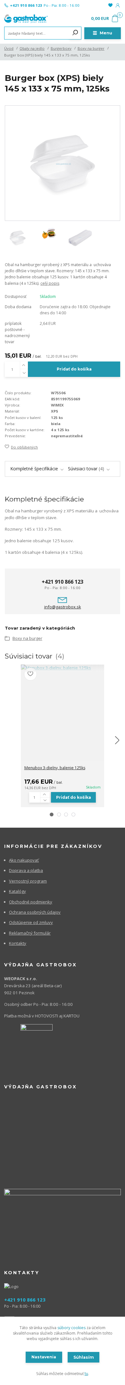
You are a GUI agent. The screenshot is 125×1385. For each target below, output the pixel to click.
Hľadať (75, 33)
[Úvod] (26, 18)
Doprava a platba (26, 870)
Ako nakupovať (24, 860)
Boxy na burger (91, 48)
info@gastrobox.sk (62, 607)
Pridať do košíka (74, 369)
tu (86, 1373)
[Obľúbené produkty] (110, 5)
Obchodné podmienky (30, 902)
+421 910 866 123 (26, 5)
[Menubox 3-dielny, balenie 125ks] (62, 668)
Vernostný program (28, 881)
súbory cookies (71, 1327)
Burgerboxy (61, 48)
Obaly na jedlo (32, 48)
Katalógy (17, 891)
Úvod (8, 48)
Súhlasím (83, 1357)
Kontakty (17, 943)
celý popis (49, 283)
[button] (52, 814)
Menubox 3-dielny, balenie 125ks (54, 768)
